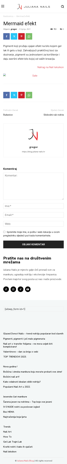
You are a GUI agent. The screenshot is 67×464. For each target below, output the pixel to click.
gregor (14, 29)
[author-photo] (33, 142)
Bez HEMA (8, 411)
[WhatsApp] (29, 36)
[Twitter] (14, 36)
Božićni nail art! (11, 376)
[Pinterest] (21, 36)
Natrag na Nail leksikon (50, 67)
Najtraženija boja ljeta (15, 416)
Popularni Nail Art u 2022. (16, 386)
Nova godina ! (10, 366)
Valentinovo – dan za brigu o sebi (20, 351)
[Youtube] (28, 289)
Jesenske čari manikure (15, 396)
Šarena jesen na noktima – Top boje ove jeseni (27, 401)
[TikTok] (20, 289)
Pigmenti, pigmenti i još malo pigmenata (24, 338)
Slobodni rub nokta (54, 114)
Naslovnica (8, 16)
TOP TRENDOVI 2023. (15, 356)
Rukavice (8, 114)
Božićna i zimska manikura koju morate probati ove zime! (32, 371)
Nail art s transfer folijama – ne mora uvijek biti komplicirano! (28, 345)
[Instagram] (13, 289)
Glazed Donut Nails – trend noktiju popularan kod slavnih (33, 333)
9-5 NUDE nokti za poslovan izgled (21, 406)
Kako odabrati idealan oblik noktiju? (22, 381)
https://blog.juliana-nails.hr (33, 152)
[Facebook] (6, 36)
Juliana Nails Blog (25, 460)
